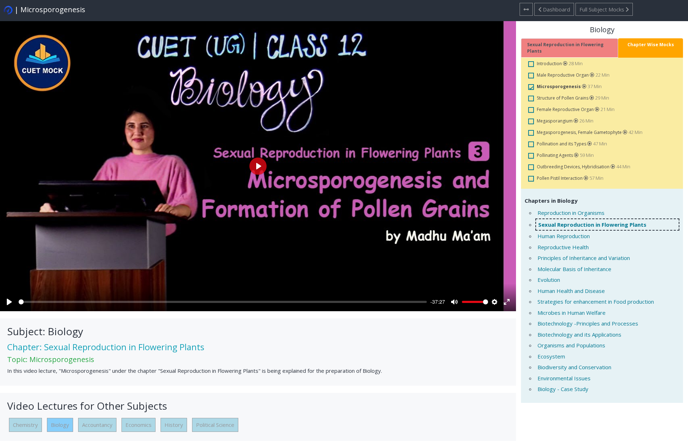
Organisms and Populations (571, 345)
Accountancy (97, 424)
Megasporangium (555, 121)
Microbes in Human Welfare (572, 312)
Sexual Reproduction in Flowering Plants (592, 224)
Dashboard (555, 9)
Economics (138, 424)
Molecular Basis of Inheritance (574, 269)
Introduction (550, 64)
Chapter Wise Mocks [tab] (650, 45)
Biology (60, 424)
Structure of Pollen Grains (563, 98)
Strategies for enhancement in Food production (596, 301)
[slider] (223, 301)
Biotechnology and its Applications (579, 334)
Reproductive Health (563, 247)
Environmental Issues (564, 378)
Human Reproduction (564, 236)
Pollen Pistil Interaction (560, 178)
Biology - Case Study (563, 388)
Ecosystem (551, 356)
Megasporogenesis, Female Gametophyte (580, 132)
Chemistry (25, 424)
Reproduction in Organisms (571, 212)
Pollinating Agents (555, 155)
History (173, 424)
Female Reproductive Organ (566, 109)
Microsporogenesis (559, 86)
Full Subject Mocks (602, 9)
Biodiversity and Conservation (574, 367)
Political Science (215, 424)
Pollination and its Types (562, 144)
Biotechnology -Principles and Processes (588, 323)
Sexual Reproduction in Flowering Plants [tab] (565, 48)
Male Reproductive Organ (563, 75)
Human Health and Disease (571, 290)
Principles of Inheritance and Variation (584, 257)
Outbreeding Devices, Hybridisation (574, 167)
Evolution (549, 279)
